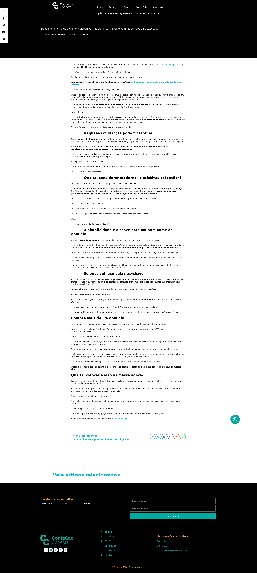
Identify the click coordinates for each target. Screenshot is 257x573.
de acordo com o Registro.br (167, 64)
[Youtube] (51, 550)
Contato (158, 7)
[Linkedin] (65, 550)
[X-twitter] (61, 550)
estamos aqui (121, 418)
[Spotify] (56, 550)
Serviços (113, 7)
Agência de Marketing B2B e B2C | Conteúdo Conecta (128, 13)
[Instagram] (46, 550)
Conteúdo (142, 7)
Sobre (100, 7)
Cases (127, 7)
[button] (153, 436)
